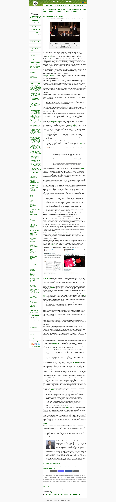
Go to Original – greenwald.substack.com (51, 463)
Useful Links (32, 334)
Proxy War (32, 147)
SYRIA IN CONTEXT (33, 237)
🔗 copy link (75, 470)
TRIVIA (31, 281)
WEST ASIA (31, 239)
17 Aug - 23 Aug (35, 22)
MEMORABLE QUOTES (33, 204)
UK (38, 157)
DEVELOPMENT (32, 274)
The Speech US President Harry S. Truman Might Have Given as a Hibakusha (35, 321)
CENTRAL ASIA (32, 220)
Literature (33, 131)
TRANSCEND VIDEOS (33, 177)
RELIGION (31, 265)
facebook (69, 470)
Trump (35, 157)
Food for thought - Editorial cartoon (35, 108)
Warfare (36, 165)
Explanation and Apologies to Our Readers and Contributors (35, 318)
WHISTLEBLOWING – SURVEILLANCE (33, 252)
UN (35, 158)
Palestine (37, 141)
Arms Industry (38, 87)
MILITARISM (32, 195)
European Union (33, 106)
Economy (34, 103)
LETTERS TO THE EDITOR (34, 289)
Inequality (39, 118)
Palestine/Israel (35, 142)
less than (59, 51)
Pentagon (33, 145)
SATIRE (31, 259)
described (69, 140)
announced (50, 56)
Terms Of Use (32, 335)
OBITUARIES (32, 301)
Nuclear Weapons (35, 138)
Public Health (37, 147)
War (31, 164)
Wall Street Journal (52, 106)
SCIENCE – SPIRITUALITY (34, 293)
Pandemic (34, 144)
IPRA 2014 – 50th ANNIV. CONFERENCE (34, 311)
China (36, 90)
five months (63, 51)
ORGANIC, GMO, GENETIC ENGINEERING (34, 257)
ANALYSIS (31, 196)
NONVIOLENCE (32, 189)
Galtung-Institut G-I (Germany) (34, 80)
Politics (32, 146)
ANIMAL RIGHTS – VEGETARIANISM (33, 291)
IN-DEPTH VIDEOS (33, 305)
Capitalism (32, 90)
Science (32, 151)
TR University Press (33, 78)
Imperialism (34, 117)
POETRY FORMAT (33, 300)
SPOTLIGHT (32, 227)
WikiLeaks (32, 169)
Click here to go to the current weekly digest (52, 489)
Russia (38, 150)
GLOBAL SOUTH (32, 224)
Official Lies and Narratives (35, 140)
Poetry (37, 145)
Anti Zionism (32, 87)
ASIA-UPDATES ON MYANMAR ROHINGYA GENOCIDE (35, 214)
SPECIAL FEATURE (33, 264)
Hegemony (33, 115)
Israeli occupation (35, 127)
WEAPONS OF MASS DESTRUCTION (33, 192)
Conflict (38, 93)
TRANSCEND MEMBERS (34, 190)
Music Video (32, 136)
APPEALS (31, 229)
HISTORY (31, 249)
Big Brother (38, 88)
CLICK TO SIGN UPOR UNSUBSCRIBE (35, 29)
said (66, 232)
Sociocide (31, 153)
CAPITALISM (32, 244)
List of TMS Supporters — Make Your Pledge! (35, 17)
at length (54, 75)
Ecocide (32, 102)
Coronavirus (33, 94)
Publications (32, 58)
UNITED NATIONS (33, 238)
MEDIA (31, 223)
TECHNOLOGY (32, 199)
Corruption (38, 94)
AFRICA (31, 201)
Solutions (36, 153)
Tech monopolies (75, 362)
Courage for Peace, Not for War (35, 329)
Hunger (39, 116)
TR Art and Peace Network (34, 73)
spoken (51, 75)
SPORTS (31, 295)
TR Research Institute (33, 77)
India (38, 117)
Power (36, 146)
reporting (55, 232)
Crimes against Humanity (35, 96)
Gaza (32, 110)
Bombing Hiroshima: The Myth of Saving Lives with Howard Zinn (35, 327)
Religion (35, 148)
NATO (39, 136)
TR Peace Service (33, 76)
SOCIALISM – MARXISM (34, 246)
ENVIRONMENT (32, 245)
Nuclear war (38, 137)
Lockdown (37, 131)
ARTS (31, 268)
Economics (37, 102)
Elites (37, 103)
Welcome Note (32, 59)
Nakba (36, 136)
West (39, 165)
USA (36, 160)
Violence (32, 163)
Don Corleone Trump (49, 496)
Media (35, 132)
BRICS (35, 89)
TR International (32, 72)
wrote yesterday (61, 395)
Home (46, 5)
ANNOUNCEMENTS (33, 180)
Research (39, 148)
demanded (52, 287)
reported (52, 389)
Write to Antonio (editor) (79, 5)
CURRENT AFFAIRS (33, 286)
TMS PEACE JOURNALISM (34, 182)
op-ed (57, 106)
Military (35, 133)
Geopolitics (34, 112)
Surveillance (37, 156)
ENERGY (31, 212)
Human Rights (33, 116)
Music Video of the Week (34, 312)
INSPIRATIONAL (32, 296)
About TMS (70, 5)
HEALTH (31, 250)
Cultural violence (35, 98)
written (46, 75)
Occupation (32, 139)
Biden (35, 88)
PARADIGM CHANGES (33, 255)
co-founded (67, 407)
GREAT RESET (32, 270)
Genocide (37, 110)
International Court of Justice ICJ (35, 120)
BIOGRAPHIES (32, 181)
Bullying (38, 89)
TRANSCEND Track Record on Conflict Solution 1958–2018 (35, 67)
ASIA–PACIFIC (32, 211)
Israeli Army (34, 126)
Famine (39, 106)
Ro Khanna (63, 246)
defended (58, 121)
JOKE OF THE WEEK (33, 302)
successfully (53, 121)
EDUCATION (32, 219)
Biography (32, 89)
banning (45, 423)
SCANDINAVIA (32, 235)
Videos (64, 5)
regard (74, 332)
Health (39, 113)
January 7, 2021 (62, 308)
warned (44, 295)
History (38, 115)
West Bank (35, 167)
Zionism (39, 169)
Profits (39, 146)
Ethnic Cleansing (35, 105)
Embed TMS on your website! (35, 346)
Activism (32, 85)
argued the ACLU (73, 125)
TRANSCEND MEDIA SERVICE (58, 1)
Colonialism (33, 93)
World (35, 169)
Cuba (40, 97)
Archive (51, 5)
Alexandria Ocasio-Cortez (48, 246)
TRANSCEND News (33, 176)
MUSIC (31, 284)
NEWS (31, 206)
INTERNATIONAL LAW (33, 234)
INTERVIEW (32, 269)
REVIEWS (31, 258)
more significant (54, 244)
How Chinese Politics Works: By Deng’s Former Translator (35, 50)
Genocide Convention (35, 111)
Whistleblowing (34, 168)
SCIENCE (31, 263)
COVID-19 (33, 95)
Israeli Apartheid (37, 125)
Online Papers (32, 56)
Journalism (32, 129)
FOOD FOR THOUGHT (33, 297)
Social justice (37, 152)
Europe (37, 105)
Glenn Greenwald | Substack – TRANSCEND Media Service (53, 16)
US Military (36, 161)
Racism (31, 148)
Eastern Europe (37, 100)
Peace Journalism (58, 5)
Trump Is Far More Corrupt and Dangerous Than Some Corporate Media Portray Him (62, 494)
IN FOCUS (31, 200)
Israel (32, 125)
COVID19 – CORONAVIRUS (34, 292)
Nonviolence (33, 137)
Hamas (35, 113)
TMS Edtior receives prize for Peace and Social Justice (34, 64)
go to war (70, 365)
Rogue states (33, 150)
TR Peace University (33, 75)
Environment (34, 104)
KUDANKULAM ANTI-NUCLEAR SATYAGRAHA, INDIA (35, 279)
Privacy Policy (32, 338)
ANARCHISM (32, 275)
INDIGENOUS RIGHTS (33, 253)
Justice (36, 129)
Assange (31, 88)
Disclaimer (31, 337)
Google (77, 363)
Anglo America (48, 466)
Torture (32, 157)
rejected (80, 143)
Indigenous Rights (33, 118)
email (53, 470)
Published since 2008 (65, 500)
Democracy (33, 99)
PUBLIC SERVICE (33, 280)
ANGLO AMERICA (33, 205)
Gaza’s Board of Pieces (49, 492)
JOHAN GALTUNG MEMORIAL (35, 175)
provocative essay (55, 343)
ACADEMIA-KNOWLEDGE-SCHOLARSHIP (34, 241)
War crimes (35, 164)
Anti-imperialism (37, 86)
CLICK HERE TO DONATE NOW (35, 10)
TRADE (31, 273)
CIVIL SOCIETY (32, 285)
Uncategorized (32, 307)
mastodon (61, 470)
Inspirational (32, 119)
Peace (37, 143)
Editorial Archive (32, 55)
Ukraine (32, 158)
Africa (36, 85)
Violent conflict (38, 163)
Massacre (32, 132)
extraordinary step (47, 278)
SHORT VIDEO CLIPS (33, 306)
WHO (38, 168)
